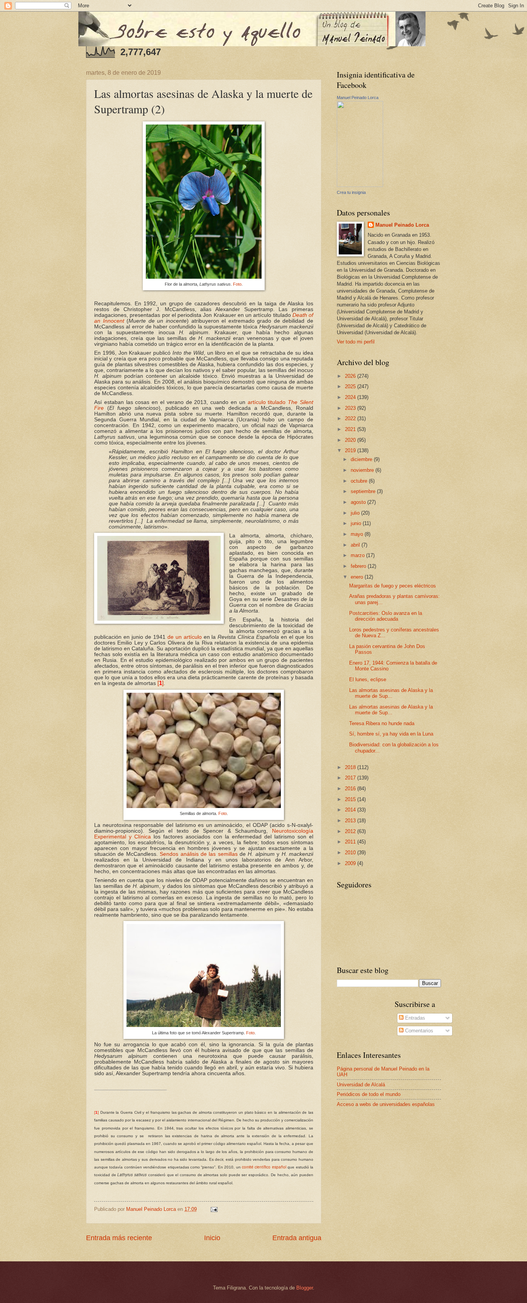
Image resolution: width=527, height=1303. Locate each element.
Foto (237, 284)
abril (356, 545)
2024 (351, 397)
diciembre (362, 459)
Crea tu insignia (351, 192)
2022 (351, 418)
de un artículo (184, 637)
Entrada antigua (296, 1238)
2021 (351, 429)
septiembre (364, 491)
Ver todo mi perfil (356, 342)
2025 (351, 386)
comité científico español (264, 1167)
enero (358, 577)
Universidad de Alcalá (361, 1085)
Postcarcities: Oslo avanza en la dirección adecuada (385, 616)
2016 (351, 788)
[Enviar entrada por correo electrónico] (213, 1209)
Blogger (304, 1288)
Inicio (212, 1238)
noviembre (363, 470)
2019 (351, 450)
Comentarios (418, 1031)
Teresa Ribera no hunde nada (381, 723)
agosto (359, 502)
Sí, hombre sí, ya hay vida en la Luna (391, 734)
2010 (351, 852)
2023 (351, 408)
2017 (351, 778)
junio (357, 523)
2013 (351, 820)
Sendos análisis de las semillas (199, 854)
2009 (351, 863)
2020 (351, 440)
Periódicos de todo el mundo (368, 1094)
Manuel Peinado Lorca (357, 97)
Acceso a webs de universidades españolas (386, 1104)
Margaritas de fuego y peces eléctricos (392, 586)
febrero (359, 566)
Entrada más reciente (119, 1238)
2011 (351, 842)
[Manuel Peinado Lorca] (360, 185)
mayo (358, 534)
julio (356, 513)
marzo (358, 555)
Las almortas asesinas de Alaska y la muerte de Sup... (391, 693)
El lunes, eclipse (367, 679)
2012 (351, 831)
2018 (351, 767)
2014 (351, 810)
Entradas (414, 1018)
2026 (351, 376)
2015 (351, 799)
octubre (360, 481)
